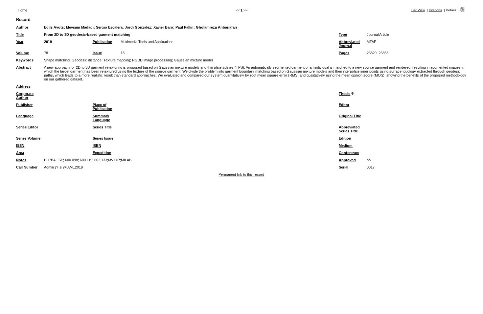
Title (20, 34)
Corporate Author (25, 96)
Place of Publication (102, 107)
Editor (344, 105)
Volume (22, 53)
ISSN (20, 145)
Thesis (344, 94)
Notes (21, 160)
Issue (97, 53)
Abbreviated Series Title (349, 129)
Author (22, 27)
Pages (344, 53)
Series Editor (27, 127)
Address (23, 86)
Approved (347, 160)
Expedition (102, 153)
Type (343, 34)
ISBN (97, 145)
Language (25, 116)
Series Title (102, 127)
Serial (343, 167)
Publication (102, 42)
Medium (346, 145)
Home (22, 10)
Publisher (24, 105)
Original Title (350, 116)
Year (19, 42)
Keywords (25, 60)
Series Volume (28, 138)
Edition (345, 138)
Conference (349, 153)
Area (20, 153)
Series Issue (103, 138)
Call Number (26, 167)
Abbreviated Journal (349, 44)
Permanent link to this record (241, 174)
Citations (435, 10)
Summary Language (101, 118)
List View (418, 10)
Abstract (23, 67)
